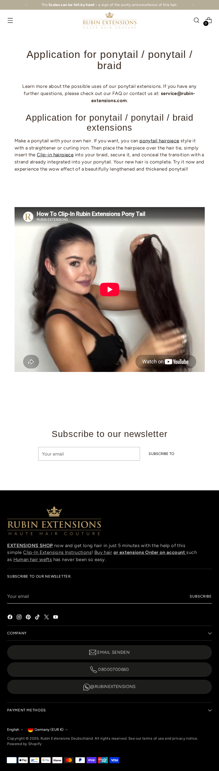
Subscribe (201, 596)
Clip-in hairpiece (55, 154)
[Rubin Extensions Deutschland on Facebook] (10, 616)
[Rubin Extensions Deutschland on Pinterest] (28, 616)
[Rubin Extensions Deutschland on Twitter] (47, 616)
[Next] (193, 5)
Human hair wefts (32, 559)
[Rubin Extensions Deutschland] (109, 20)
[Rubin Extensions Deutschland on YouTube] (56, 616)
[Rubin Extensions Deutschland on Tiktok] (38, 616)
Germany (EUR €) (49, 729)
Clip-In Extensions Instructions (57, 552)
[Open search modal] (196, 20)
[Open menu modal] (10, 20)
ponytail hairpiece (159, 140)
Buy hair (103, 552)
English (13, 729)
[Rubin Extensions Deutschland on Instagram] (19, 616)
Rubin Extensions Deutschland (66, 738)
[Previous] (26, 5)
